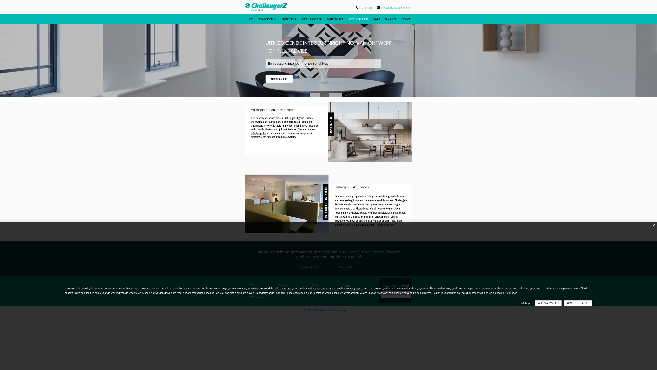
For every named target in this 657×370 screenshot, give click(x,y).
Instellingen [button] (526, 303)
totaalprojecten (258, 133)
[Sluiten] (654, 225)
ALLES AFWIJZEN (548, 303)
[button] (331, 124)
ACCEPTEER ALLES (577, 303)
